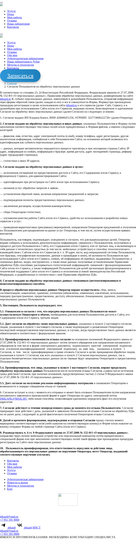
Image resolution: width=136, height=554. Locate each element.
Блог (10, 488)
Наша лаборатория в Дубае (23, 61)
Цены (10, 14)
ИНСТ (37, 527)
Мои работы (14, 17)
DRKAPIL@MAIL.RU (13, 398)
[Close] (1, 33)
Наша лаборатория (18, 23)
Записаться (20, 75)
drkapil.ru (5, 98)
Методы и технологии (20, 64)
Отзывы (12, 20)
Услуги (11, 11)
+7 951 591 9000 (9, 519)
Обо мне (12, 55)
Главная (12, 83)
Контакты (13, 26)
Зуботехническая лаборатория (25, 58)
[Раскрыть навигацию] (1, 2)
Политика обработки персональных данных (64, 547)
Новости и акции (17, 482)
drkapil (11, 527)
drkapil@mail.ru (9, 516)
